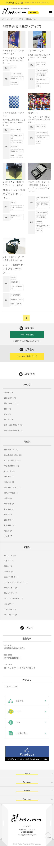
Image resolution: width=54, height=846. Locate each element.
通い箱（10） (9, 420)
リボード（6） (9, 561)
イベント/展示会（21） (12, 460)
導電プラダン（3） (11, 588)
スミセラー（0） (10, 609)
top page (48, 837)
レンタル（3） (9, 509)
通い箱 (13, 202)
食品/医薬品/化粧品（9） (13, 455)
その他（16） (9, 393)
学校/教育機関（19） (12, 466)
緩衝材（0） (8, 566)
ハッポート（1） (10, 555)
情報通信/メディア (17, 78)
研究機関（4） (9, 477)
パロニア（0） (9, 604)
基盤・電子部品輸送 (42, 205)
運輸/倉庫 (14, 82)
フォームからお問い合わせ (27, 356)
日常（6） (8, 409)
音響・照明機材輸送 (16, 208)
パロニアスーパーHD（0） (14, 599)
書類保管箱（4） (10, 398)
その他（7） (8, 536)
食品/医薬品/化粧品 (16, 137)
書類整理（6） (9, 520)
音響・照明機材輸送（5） (13, 425)
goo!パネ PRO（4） (11, 577)
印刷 (38, 86)
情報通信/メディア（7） (13, 487)
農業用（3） (8, 531)
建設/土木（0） (10, 471)
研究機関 (39, 221)
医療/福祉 (14, 146)
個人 (12, 155)
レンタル (39, 230)
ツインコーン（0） (11, 615)
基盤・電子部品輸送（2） (13, 430)
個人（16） (8, 514)
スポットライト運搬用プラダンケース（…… (14, 194)
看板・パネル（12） (11, 403)
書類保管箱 (14, 282)
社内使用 (19, 155)
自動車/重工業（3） (11, 450)
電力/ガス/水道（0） (11, 493)
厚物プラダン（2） (11, 593)
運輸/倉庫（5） (10, 504)
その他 (13, 67)
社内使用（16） (10, 525)
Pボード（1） (9, 572)
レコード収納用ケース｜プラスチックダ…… (14, 268)
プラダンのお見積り (27, 335)
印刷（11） (8, 498)
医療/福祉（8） (10, 482)
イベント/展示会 (16, 73)
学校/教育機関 (41, 75)
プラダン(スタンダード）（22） (16, 582)
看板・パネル (41, 64)
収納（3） (8, 414)
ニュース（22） (12, 687)
